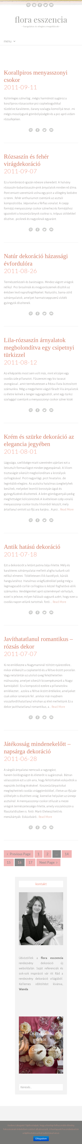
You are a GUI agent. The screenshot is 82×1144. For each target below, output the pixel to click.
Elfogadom (41, 1138)
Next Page (47, 862)
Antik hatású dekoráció (32, 546)
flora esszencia (41, 19)
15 (9, 862)
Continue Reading (44, 1049)
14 (67, 854)
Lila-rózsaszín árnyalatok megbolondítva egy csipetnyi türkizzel (39, 347)
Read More (67, 509)
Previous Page (20, 854)
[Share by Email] (51, 130)
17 (30, 862)
